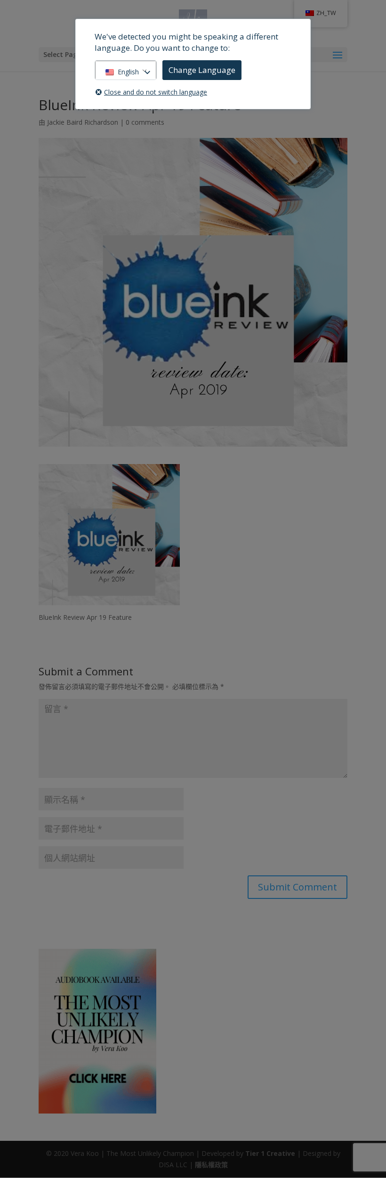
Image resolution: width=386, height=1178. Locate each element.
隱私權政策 (211, 1164)
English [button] (128, 71)
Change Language (202, 69)
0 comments (145, 122)
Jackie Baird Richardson (82, 122)
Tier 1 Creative (270, 1153)
